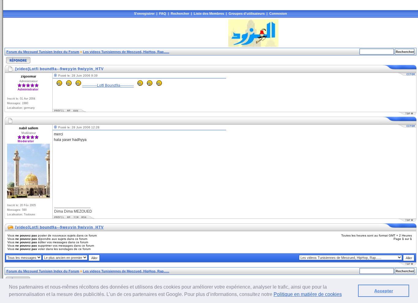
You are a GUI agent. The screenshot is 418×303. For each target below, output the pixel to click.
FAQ (162, 13)
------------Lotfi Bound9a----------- (108, 85)
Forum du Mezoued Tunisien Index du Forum (42, 52)
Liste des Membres (209, 13)
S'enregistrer (144, 13)
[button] (344, 295)
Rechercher (180, 13)
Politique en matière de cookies (308, 294)
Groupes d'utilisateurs (247, 13)
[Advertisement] (116, 33)
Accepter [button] (383, 290)
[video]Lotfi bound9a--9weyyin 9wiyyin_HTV (59, 227)
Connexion (278, 13)
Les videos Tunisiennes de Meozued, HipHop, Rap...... (126, 52)
